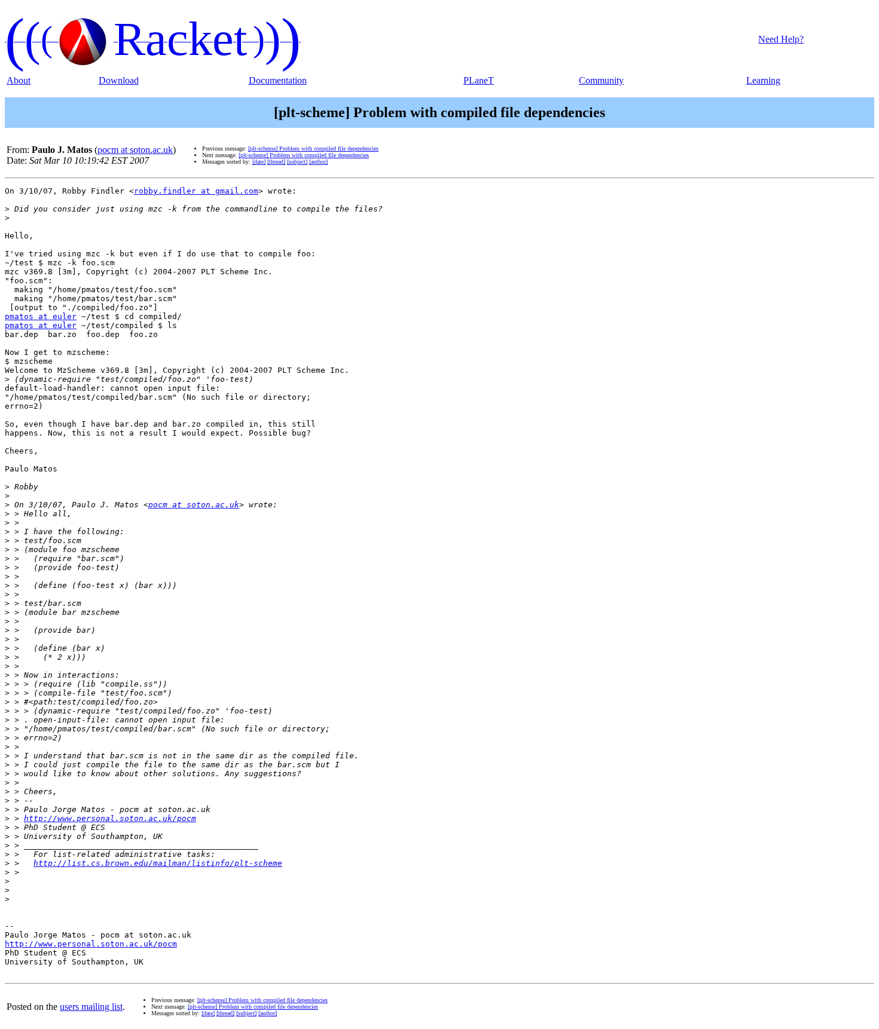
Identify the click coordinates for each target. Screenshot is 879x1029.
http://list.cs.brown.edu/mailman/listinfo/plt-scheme (157, 863)
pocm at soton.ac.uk (135, 150)
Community (601, 80)
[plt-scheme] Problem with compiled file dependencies (313, 148)
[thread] (276, 161)
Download (119, 80)
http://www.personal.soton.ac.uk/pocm (110, 818)
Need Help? (781, 39)
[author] (318, 161)
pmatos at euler (41, 316)
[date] (258, 161)
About (18, 80)
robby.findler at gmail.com (196, 190)
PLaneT (478, 80)
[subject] (297, 161)
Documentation (278, 80)
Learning (763, 80)
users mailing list (91, 1007)
